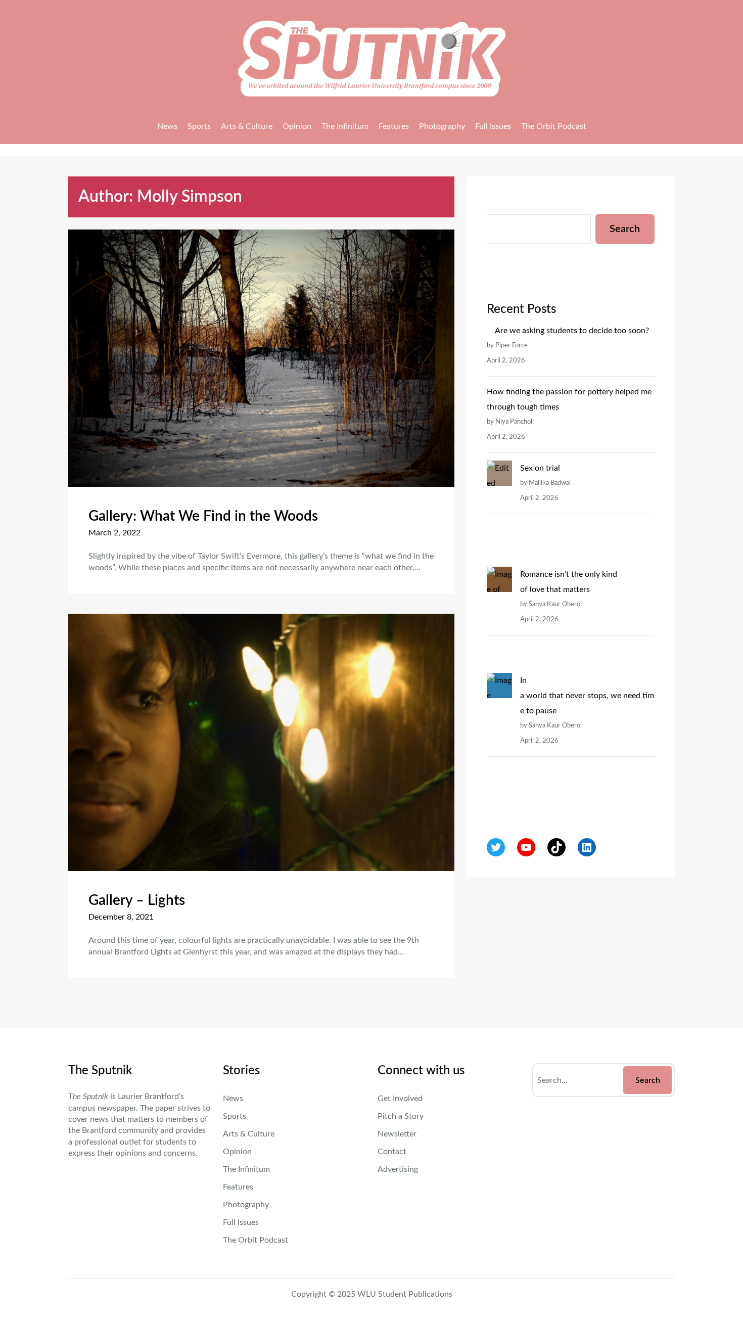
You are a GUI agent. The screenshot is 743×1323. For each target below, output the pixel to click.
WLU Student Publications (404, 1294)
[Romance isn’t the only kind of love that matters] (499, 620)
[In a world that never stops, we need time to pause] (499, 741)
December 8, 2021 (121, 917)
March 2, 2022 (114, 533)
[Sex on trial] (499, 514)
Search (625, 229)
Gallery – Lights (136, 900)
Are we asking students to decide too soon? (573, 331)
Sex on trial (540, 468)
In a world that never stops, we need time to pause (587, 695)
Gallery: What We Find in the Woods (203, 516)
